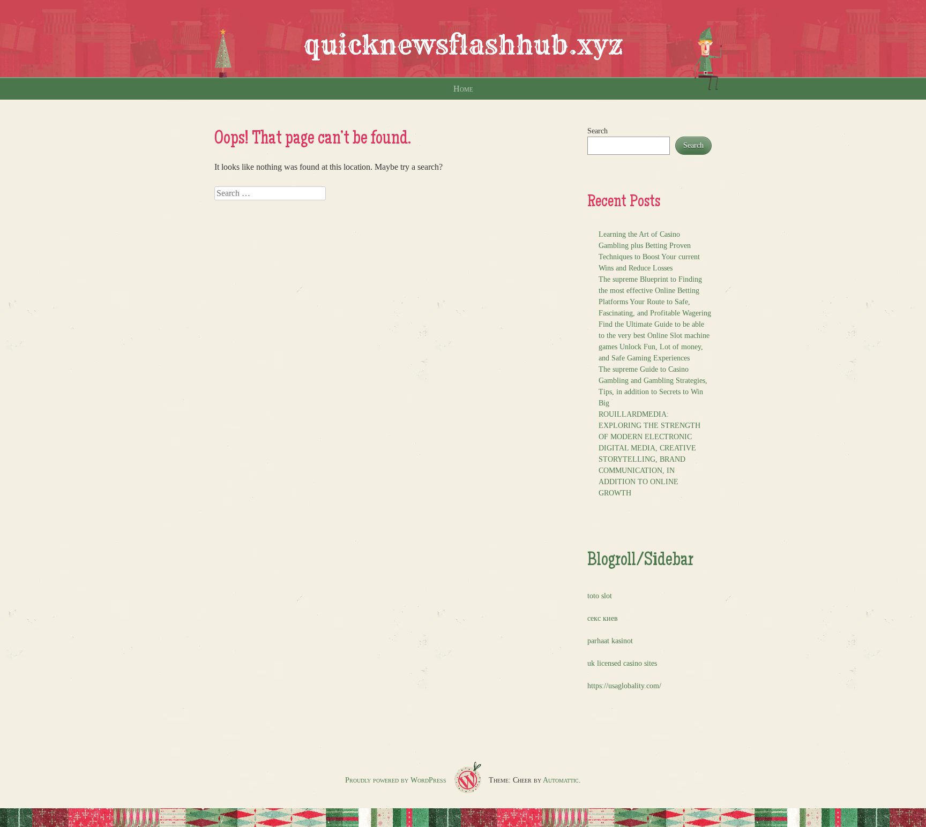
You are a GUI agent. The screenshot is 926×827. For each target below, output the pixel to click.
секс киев (602, 618)
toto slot (599, 596)
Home (463, 88)
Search (597, 131)
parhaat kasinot (610, 641)
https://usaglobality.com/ (624, 686)
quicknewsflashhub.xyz (463, 45)
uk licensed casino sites (622, 663)
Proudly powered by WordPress (395, 780)
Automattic (561, 780)
